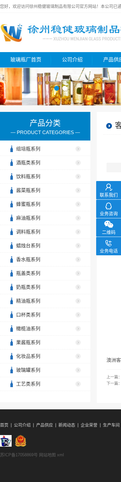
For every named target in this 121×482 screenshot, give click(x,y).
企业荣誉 (89, 425)
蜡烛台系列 (28, 245)
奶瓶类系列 (28, 287)
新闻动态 (66, 425)
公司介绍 (72, 59)
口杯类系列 (28, 314)
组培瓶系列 (28, 148)
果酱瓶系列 (28, 342)
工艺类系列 (28, 384)
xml (60, 454)
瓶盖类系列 (28, 273)
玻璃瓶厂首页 (25, 59)
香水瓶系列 (28, 259)
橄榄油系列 (28, 328)
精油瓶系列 (28, 301)
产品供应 (44, 425)
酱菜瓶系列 (28, 190)
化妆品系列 (28, 356)
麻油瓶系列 (28, 218)
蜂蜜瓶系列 (28, 204)
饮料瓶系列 (28, 176)
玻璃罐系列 (28, 370)
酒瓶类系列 (28, 162)
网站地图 (47, 454)
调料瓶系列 (28, 231)
